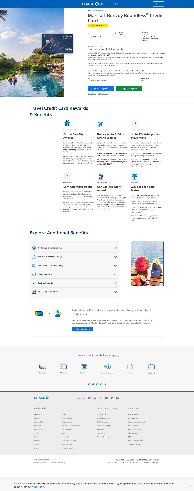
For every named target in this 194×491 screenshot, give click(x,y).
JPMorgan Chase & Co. (144, 460)
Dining (64, 414)
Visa (63, 433)
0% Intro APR (66, 429)
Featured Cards (39, 414)
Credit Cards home (96, 10)
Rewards (37, 441)
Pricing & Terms (103, 94)
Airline (36, 444)
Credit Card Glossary (135, 429)
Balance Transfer (107, 373)
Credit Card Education (135, 441)
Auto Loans (101, 433)
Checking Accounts (103, 418)
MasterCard (66, 437)
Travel (131, 373)
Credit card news (133, 426)
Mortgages (100, 429)
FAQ (129, 437)
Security (117, 462)
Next (105, 384)
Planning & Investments (105, 437)
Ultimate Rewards (134, 433)
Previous (88, 384)
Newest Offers (39, 422)
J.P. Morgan (130, 460)
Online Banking (133, 414)
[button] (190, 485)
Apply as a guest (132, 89)
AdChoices (155, 462)
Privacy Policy (37, 486)
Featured (42, 373)
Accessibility (137, 462)
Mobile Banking (133, 418)
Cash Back (84, 373)
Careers (156, 460)
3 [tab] (101, 384)
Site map (146, 462)
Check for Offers (67, 448)
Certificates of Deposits (104, 426)
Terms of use (126, 462)
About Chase (120, 460)
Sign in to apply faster (103, 89)
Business (151, 373)
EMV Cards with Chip (69, 441)
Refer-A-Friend (67, 444)
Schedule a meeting (134, 444)
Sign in (160, 4)
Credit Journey (102, 414)
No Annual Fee (67, 422)
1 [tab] (93, 384)
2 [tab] (97, 384)
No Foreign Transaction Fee (71, 426)
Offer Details (92, 94)
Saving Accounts (102, 422)
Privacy (110, 462)
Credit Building (67, 418)
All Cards (63, 373)
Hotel (36, 448)
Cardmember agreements (137, 422)
